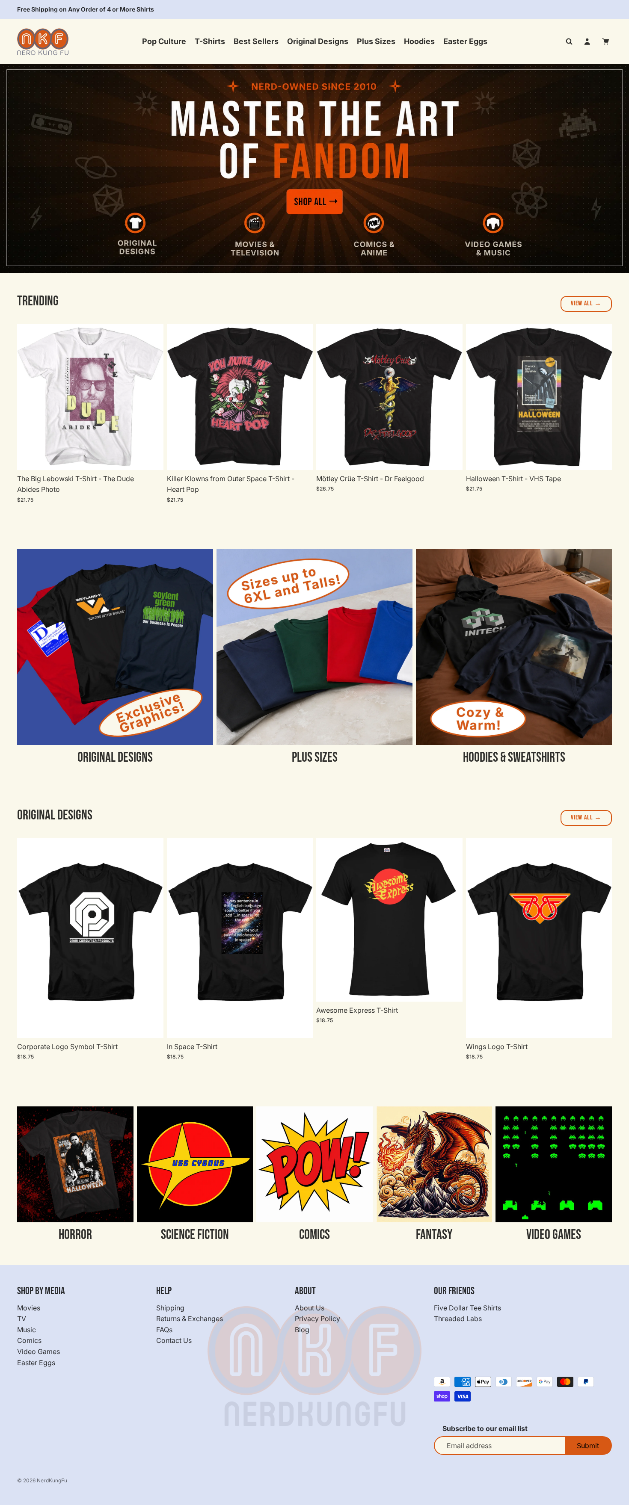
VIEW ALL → (586, 303)
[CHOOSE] (150, 456)
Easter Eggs (36, 1362)
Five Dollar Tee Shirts (467, 1307)
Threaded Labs (458, 1318)
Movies (28, 1307)
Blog (302, 1329)
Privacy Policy (317, 1318)
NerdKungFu (52, 1480)
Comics (29, 1340)
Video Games (38, 1351)
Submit (588, 1445)
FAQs (164, 1329)
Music (26, 1329)
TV (21, 1318)
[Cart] (605, 41)
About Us (309, 1307)
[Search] (569, 41)
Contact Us (174, 1340)
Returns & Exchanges (189, 1318)
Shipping (170, 1307)
